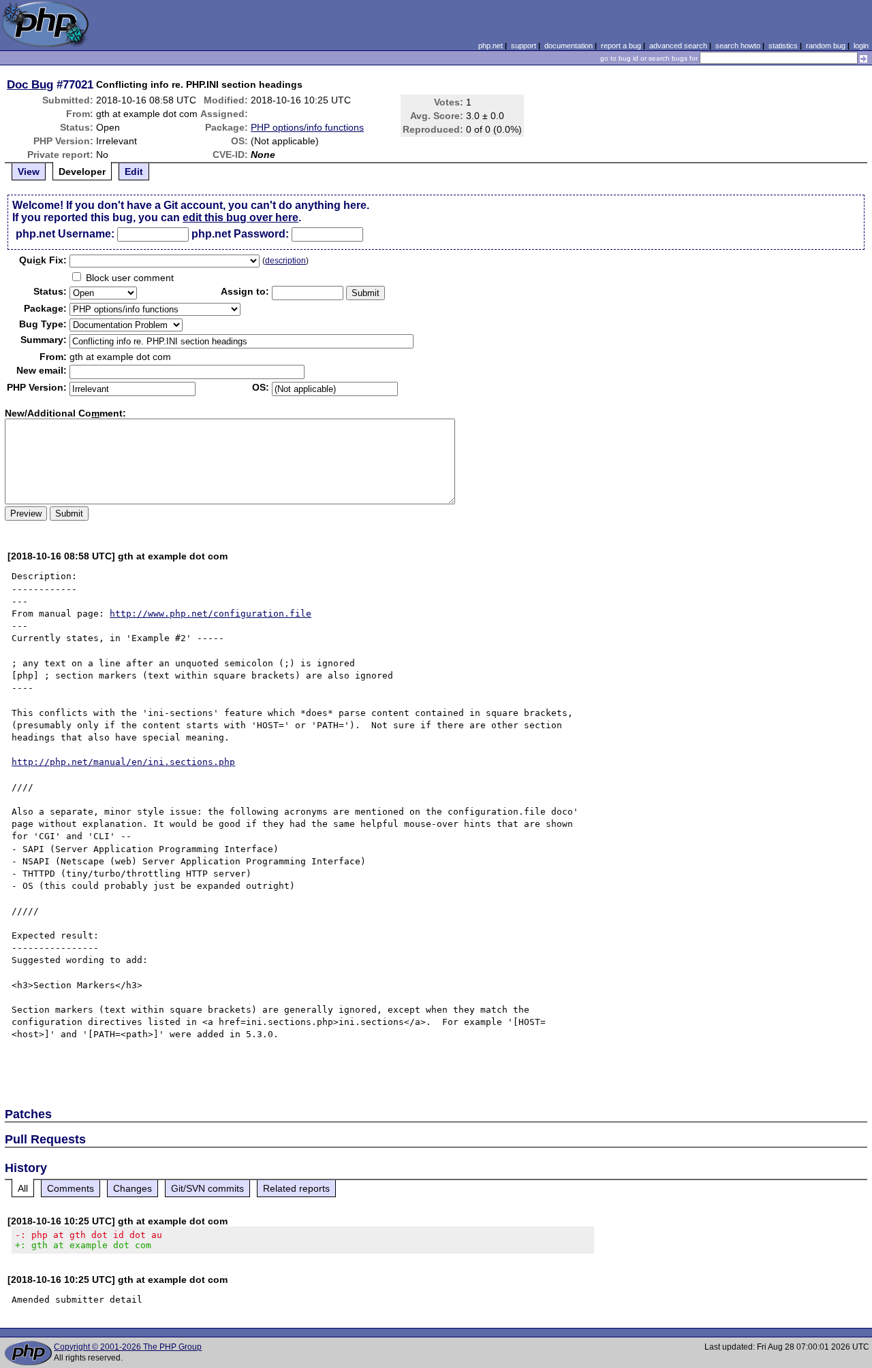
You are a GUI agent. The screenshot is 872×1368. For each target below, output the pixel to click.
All (23, 1188)
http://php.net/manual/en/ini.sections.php (123, 762)
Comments (70, 1188)
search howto (737, 46)
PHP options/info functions (307, 127)
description (285, 260)
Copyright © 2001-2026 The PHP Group (128, 1347)
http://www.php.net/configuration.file (210, 613)
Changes (132, 1188)
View (29, 171)
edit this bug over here (240, 217)
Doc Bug (30, 84)
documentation (568, 46)
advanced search (678, 46)
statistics (783, 46)
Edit (134, 171)
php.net (490, 46)
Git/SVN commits (207, 1188)
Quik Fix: (43, 260)
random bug (825, 46)
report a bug (621, 46)
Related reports (296, 1188)
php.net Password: (240, 234)
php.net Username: (65, 234)
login (861, 46)
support (523, 46)
